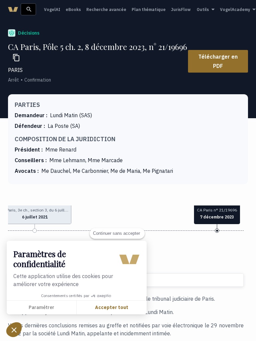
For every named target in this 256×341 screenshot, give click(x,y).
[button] (14, 330)
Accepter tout (111, 307)
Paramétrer (41, 307)
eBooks (73, 9)
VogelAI (52, 9)
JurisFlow (181, 9)
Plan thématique (149, 9)
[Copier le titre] (16, 57)
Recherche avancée (106, 9)
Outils (203, 9)
